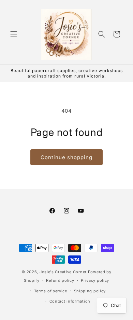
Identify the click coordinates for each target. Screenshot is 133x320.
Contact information (69, 301)
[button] (13, 34)
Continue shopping (66, 157)
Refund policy (60, 280)
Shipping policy (90, 291)
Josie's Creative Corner (63, 271)
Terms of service (50, 291)
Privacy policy (95, 280)
